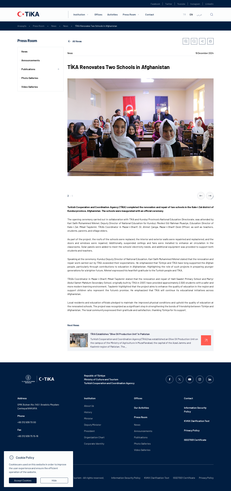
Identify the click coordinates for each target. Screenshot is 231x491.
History (88, 412)
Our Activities (141, 407)
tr (184, 14)
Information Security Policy (195, 409)
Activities (112, 14)
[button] (201, 196)
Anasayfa (21, 26)
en (191, 14)
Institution (79, 14)
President (89, 430)
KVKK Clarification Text (196, 420)
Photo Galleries (29, 77)
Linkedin (209, 4)
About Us (89, 405)
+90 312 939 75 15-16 (27, 435)
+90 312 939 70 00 (26, 422)
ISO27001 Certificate (195, 439)
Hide (54, 480)
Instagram (195, 4)
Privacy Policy (192, 430)
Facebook (155, 4)
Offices (98, 14)
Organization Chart (94, 437)
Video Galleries (29, 86)
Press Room (129, 14)
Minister (88, 418)
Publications (141, 437)
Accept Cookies (22, 480)
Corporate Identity (94, 443)
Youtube (181, 4)
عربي (199, 14)
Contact (149, 14)
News (53, 26)
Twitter (168, 4)
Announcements (30, 60)
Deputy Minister (92, 424)
